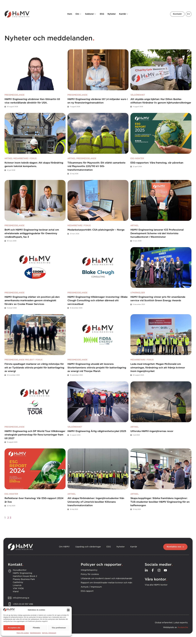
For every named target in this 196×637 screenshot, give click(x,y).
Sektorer (89, 14)
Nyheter (112, 14)
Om (77, 14)
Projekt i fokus (33, 360)
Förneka (36, 628)
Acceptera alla (14, 628)
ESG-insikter (137, 158)
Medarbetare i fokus (25, 158)
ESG (102, 14)
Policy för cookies (23, 633)
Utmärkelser (137, 293)
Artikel (9, 158)
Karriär (122, 14)
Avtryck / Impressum (49, 633)
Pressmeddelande (14, 95)
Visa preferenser (59, 628)
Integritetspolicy (35, 633)
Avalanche (183, 627)
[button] (68, 610)
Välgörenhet (137, 95)
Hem (69, 14)
